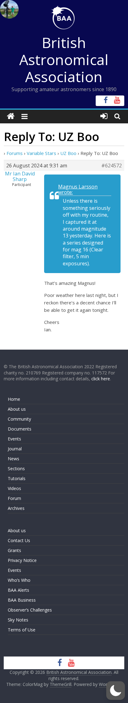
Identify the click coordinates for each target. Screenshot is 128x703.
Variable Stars (41, 153)
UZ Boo (68, 153)
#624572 (111, 165)
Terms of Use (21, 630)
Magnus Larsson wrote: (78, 189)
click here (100, 379)
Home (14, 399)
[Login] (104, 116)
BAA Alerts (18, 590)
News (13, 459)
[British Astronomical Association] (11, 116)
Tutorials (16, 478)
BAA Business (22, 600)
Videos (14, 488)
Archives (16, 508)
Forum (14, 498)
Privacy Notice (22, 560)
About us (17, 409)
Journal (15, 449)
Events (14, 439)
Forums (15, 153)
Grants (14, 550)
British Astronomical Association (63, 59)
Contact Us (19, 540)
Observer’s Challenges (30, 610)
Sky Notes (18, 620)
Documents (19, 429)
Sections (16, 468)
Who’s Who (19, 580)
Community (19, 419)
